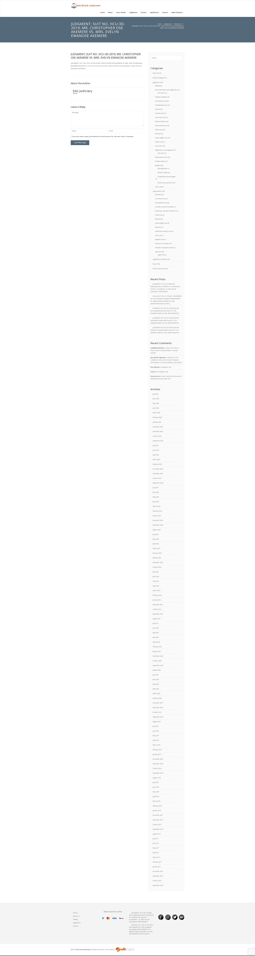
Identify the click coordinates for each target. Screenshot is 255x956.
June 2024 (156, 492)
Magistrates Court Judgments (164, 150)
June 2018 (156, 787)
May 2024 (156, 497)
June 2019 (156, 731)
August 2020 (157, 670)
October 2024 (157, 478)
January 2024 (157, 516)
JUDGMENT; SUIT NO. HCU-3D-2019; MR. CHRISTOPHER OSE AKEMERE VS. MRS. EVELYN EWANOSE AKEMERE (106, 55)
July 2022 (155, 572)
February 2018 (157, 806)
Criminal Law (159, 113)
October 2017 (157, 824)
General (157, 134)
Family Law (178, 24)
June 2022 (156, 576)
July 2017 (155, 838)
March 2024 (156, 506)
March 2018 (156, 801)
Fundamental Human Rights (166, 177)
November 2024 (158, 473)
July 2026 (155, 394)
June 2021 (156, 628)
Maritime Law (159, 239)
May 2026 (156, 403)
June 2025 (156, 450)
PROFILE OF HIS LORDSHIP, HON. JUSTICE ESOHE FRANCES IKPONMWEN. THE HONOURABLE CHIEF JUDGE (166, 360)
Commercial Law (160, 101)
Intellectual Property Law (163, 231)
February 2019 (157, 750)
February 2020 (157, 698)
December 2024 (158, 469)
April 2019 (156, 740)
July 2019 (155, 726)
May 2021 (156, 633)
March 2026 (156, 413)
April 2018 (156, 796)
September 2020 (158, 665)
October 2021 (157, 609)
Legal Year (160, 255)
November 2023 (158, 520)
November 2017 (158, 820)
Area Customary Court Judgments (166, 90)
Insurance (158, 227)
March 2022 (156, 590)
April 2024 (156, 502)
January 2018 (157, 810)
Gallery (75, 919)
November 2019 (158, 707)
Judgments (133, 12)
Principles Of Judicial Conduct (164, 248)
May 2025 (156, 455)
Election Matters (160, 121)
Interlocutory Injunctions (165, 183)
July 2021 (155, 623)
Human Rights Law (161, 138)
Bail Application (162, 168)
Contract (158, 109)
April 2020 (156, 689)
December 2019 (158, 703)
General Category (158, 78)
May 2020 (156, 684)
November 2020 (158, 656)
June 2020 (156, 679)
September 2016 (158, 885)
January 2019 (157, 754)
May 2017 (156, 848)
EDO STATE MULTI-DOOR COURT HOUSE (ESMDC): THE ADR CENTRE (165, 350)
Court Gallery (121, 12)
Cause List (156, 73)
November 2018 (158, 764)
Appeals (157, 86)
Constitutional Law (161, 105)
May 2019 (156, 736)
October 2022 (157, 567)
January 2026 (157, 422)
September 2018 (158, 773)
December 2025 (158, 427)
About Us (76, 916)
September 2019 (158, 717)
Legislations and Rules (160, 259)
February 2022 (157, 595)
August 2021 (157, 619)
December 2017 (158, 815)
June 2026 (156, 399)
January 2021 (157, 651)
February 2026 (157, 417)
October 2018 (157, 768)
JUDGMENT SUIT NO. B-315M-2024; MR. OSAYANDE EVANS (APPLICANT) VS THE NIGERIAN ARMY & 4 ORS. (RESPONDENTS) (165, 320)
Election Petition (162, 172)
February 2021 (157, 647)
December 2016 (158, 871)
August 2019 (157, 722)
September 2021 (158, 614)
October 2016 (157, 881)
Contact (165, 12)
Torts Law (158, 187)
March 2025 (156, 459)
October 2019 (157, 712)
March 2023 (156, 548)
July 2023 (155, 534)
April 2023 (156, 544)
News (154, 264)
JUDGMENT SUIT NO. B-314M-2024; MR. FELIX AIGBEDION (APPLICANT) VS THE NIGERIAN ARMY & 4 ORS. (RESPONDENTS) (165, 310)
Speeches (158, 252)
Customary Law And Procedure (165, 211)
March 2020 (156, 693)
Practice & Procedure (162, 243)
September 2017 (158, 829)
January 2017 (157, 867)
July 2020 (155, 675)
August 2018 (157, 778)
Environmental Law (161, 125)
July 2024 (155, 488)
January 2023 (157, 558)
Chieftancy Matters (161, 97)
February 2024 (157, 511)
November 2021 (158, 605)
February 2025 (157, 464)
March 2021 (156, 642)
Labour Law (159, 142)
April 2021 (156, 637)
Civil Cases (160, 93)
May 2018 (156, 792)
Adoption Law (166, 367)
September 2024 (158, 483)
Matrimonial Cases (161, 157)
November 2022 (158, 562)
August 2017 (157, 834)
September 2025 (158, 441)
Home (102, 12)
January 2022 (157, 600)
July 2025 (155, 445)
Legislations (154, 12)
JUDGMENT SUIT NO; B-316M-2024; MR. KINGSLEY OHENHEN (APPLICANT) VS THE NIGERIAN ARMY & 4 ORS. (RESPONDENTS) (165, 330)
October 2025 (157, 436)
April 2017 (156, 853)
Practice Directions (159, 269)
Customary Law (160, 117)
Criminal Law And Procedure (164, 207)
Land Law (158, 146)
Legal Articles (157, 191)
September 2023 (158, 525)
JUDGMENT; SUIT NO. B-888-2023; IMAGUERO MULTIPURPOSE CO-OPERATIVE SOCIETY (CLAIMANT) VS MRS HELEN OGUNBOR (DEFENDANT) (141, 917)
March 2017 (156, 857)
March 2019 (156, 745)
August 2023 (157, 530)
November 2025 (158, 431)
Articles (143, 12)
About (110, 12)
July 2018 (155, 782)
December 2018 (158, 759)
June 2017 (156, 843)
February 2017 (157, 862)
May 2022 (156, 581)
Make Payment (177, 12)
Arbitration (158, 194)
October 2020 (157, 661)
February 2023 (157, 553)
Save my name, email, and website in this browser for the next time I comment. (103, 136)
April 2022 (156, 586)
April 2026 (156, 408)
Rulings (157, 165)
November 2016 (158, 876)
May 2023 (156, 539)
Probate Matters (160, 161)
